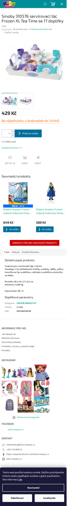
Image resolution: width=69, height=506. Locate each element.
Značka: (11, 32)
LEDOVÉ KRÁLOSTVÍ (26, 303)
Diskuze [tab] (16, 252)
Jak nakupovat (9, 334)
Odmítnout (17, 498)
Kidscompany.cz (16, 429)
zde (20, 479)
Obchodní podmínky (11, 342)
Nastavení (33, 488)
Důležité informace (11, 338)
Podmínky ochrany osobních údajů (18, 346)
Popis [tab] (7, 252)
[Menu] (62, 4)
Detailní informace (10, 148)
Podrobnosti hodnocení (40, 29)
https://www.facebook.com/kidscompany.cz (27, 454)
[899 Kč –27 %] (18, 193)
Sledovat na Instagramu (28, 417)
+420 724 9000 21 (14, 449)
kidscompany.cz (14, 459)
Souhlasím (49, 498)
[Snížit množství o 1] (13, 135)
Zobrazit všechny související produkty (34, 242)
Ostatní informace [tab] (30, 252)
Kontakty (6, 350)
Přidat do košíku (30, 133)
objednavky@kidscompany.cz (20, 444)
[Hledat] (45, 4)
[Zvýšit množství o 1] (13, 131)
